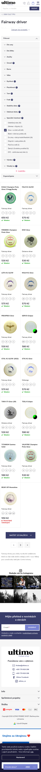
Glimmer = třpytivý (15, 126)
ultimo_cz (22, 681)
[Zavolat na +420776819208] (24, 3)
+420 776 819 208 (22, 669)
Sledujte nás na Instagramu (21, 573)
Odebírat (32, 627)
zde (32, 752)
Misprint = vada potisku (16, 141)
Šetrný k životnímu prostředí (18, 149)
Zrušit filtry (21, 171)
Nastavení (20, 757)
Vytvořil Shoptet (22, 724)
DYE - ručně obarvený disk (17, 152)
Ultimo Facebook (22, 677)
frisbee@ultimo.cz (22, 665)
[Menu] (38, 3)
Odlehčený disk (14, 123)
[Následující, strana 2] (20, 545)
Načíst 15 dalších (18, 535)
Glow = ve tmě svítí (15, 130)
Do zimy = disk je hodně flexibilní (20, 137)
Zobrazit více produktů (19, 30)
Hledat (34, 8)
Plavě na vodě (13, 145)
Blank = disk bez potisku (17, 134)
